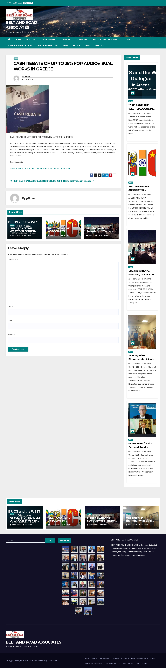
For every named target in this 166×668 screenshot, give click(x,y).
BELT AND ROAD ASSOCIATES (33, 642)
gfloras (27, 76)
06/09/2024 (135, 279)
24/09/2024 (135, 194)
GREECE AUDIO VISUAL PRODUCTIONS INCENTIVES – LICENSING (40, 168)
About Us (31, 40)
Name (11, 306)
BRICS (76, 46)
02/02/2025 (135, 113)
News (65, 46)
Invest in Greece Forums (105, 40)
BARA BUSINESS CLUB (48, 46)
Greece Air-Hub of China (20, 46)
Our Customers (49, 40)
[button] (158, 42)
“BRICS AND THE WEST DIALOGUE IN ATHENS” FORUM (23, 231)
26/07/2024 (135, 363)
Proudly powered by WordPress (17, 661)
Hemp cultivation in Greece (77, 181)
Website (11, 334)
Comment (13, 259)
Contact (99, 46)
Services (66, 40)
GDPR (87, 46)
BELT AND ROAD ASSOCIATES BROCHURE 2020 (37, 181)
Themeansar (52, 661)
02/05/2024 (135, 451)
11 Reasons (82, 40)
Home (18, 40)
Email (11, 320)
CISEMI (127, 40)
